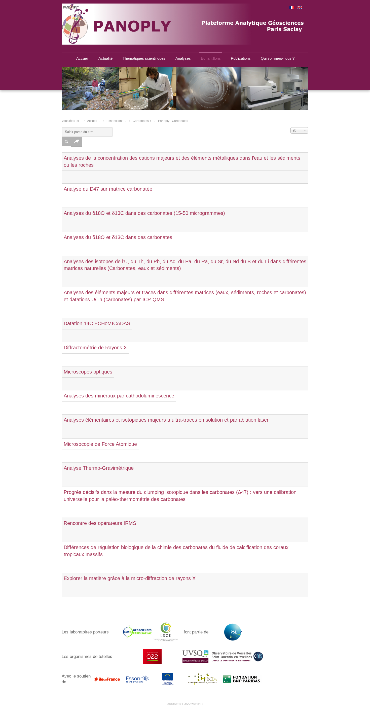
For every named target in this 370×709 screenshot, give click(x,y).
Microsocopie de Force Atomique (100, 444)
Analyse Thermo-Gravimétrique (99, 468)
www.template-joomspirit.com (185, 704)
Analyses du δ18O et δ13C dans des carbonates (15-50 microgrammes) (144, 213)
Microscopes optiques (88, 372)
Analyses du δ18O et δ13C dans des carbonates (118, 237)
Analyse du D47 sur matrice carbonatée (108, 189)
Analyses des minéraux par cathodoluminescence (119, 395)
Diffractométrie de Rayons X (95, 347)
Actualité (105, 58)
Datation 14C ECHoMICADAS (97, 323)
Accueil (82, 58)
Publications (241, 58)
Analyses (183, 58)
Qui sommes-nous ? (277, 58)
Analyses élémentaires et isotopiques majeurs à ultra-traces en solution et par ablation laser (166, 420)
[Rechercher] (66, 141)
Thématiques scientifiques (144, 58)
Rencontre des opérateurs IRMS (100, 523)
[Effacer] (77, 142)
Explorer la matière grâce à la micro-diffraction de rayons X (130, 578)
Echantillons (211, 58)
